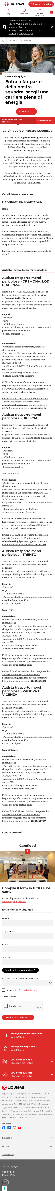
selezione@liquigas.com (14, 901)
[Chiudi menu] (52, 27)
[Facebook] (3, 1127)
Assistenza (8, 1155)
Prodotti (6, 1146)
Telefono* (7, 957)
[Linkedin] (9, 1127)
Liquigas (7, 1138)
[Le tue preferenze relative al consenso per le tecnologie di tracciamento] (4, 1188)
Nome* (6, 918)
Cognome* (8, 931)
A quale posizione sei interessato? (20, 978)
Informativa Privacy (27, 990)
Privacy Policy (9, 1175)
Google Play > (26, 33)
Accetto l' (21, 990)
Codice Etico (9, 1172)
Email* (5, 944)
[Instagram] (14, 1127)
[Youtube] (19, 1127)
